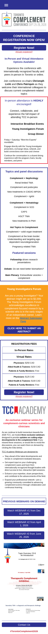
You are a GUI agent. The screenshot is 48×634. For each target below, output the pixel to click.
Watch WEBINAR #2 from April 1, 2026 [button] (24, 524)
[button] (5, 5)
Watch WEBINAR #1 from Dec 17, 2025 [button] (24, 512)
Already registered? (24, 52)
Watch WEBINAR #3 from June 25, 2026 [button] (24, 535)
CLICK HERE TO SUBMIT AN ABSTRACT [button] (24, 330)
